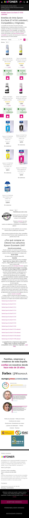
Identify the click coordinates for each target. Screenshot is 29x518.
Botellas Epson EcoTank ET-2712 (9, 307)
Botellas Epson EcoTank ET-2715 (9, 313)
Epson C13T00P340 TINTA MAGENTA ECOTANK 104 (21, 169)
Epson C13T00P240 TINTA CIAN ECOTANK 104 (7, 138)
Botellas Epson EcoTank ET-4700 (9, 326)
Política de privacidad (9, 418)
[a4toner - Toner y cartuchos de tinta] (10, 2)
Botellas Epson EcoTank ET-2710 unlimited (11, 329)
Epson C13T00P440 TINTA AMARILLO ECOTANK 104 (7, 164)
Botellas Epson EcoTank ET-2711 (9, 304)
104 (11, 30)
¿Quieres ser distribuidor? (12, 425)
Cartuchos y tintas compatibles (8, 470)
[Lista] (27, 40)
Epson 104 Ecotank (5, 9)
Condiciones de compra (14, 421)
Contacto (12, 427)
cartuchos (20, 221)
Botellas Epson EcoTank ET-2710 (9, 300)
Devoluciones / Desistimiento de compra (14, 423)
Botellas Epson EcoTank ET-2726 (9, 323)
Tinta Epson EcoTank (18, 7)
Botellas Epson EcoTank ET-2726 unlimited (11, 335)
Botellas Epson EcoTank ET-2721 (9, 319)
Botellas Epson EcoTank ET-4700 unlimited (11, 338)
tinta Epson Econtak (18, 265)
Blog (2, 473)
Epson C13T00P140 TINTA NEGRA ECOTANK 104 (21, 136)
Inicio (2, 5)
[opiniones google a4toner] (14, 389)
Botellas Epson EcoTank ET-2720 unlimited (11, 332)
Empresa (17, 427)
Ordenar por (4, 39)
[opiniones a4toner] (14, 401)
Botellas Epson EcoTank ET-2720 (9, 316)
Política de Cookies (20, 418)
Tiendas (21, 425)
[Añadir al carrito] (7, 78)
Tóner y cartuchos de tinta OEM (8, 472)
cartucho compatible (16, 293)
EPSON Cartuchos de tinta (7, 7)
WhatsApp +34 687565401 (7, 487)
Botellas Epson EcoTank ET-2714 (9, 310)
